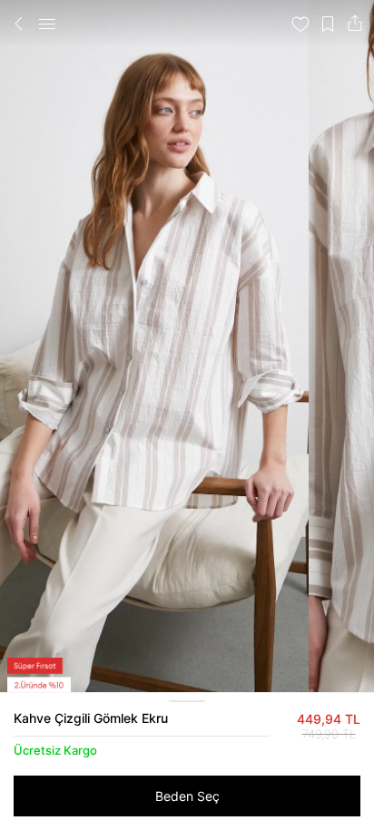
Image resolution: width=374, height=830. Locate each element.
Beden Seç (187, 796)
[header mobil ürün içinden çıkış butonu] (19, 23)
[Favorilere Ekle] (300, 24)
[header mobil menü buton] (47, 23)
